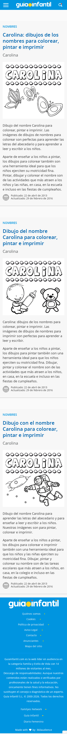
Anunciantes (30, 640)
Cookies (31, 619)
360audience (44, 729)
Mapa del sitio (33, 646)
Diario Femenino (33, 721)
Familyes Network (31, 709)
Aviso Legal (31, 630)
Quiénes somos (31, 613)
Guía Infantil (31, 715)
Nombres (10, 27)
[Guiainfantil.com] (33, 7)
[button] (9, 7)
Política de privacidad (31, 624)
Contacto (31, 635)
